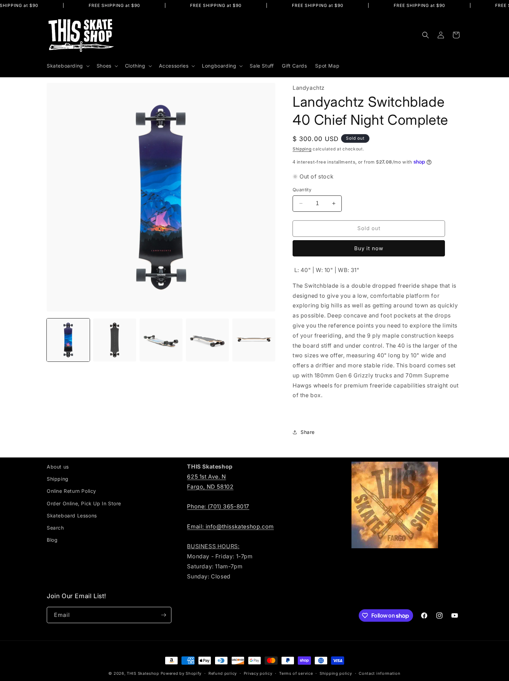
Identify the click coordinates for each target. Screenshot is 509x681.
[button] (67, 66)
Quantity (302, 189)
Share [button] (308, 432)
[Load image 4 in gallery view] (207, 339)
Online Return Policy (71, 491)
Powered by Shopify (181, 673)
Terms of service (296, 673)
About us (58, 467)
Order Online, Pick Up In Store (84, 503)
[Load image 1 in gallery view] (68, 339)
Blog (52, 540)
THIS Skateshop (143, 673)
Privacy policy (258, 673)
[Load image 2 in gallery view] (114, 339)
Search (55, 528)
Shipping (302, 148)
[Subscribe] (163, 615)
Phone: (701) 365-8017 (218, 506)
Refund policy (222, 673)
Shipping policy (336, 673)
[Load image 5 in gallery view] (253, 339)
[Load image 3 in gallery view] (161, 339)
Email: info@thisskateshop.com (230, 526)
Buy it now (368, 248)
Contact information (379, 673)
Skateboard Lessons (72, 515)
